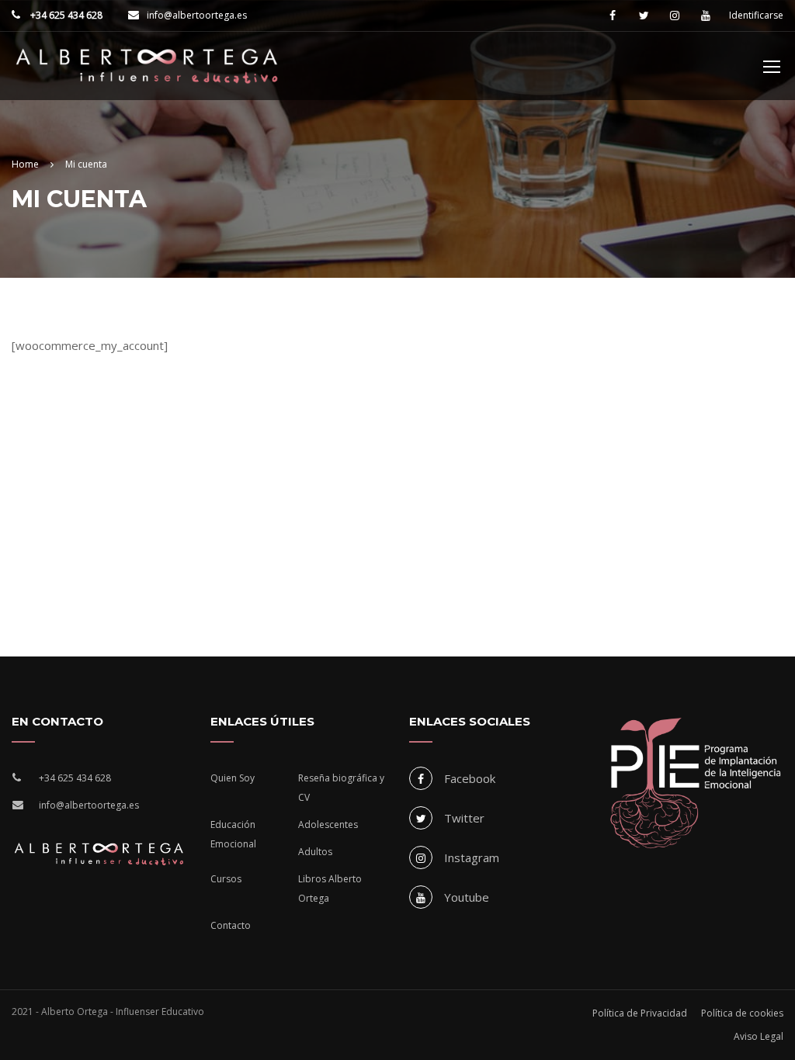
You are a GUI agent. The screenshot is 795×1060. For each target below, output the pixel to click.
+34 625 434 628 (65, 15)
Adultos (315, 851)
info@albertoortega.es (197, 15)
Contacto (230, 925)
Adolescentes (328, 824)
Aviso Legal (758, 1036)
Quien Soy (232, 778)
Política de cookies (742, 1013)
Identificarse (756, 15)
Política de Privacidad (639, 1013)
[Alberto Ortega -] (147, 73)
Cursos (225, 878)
